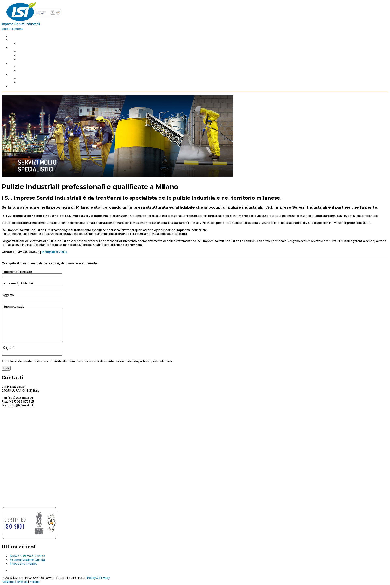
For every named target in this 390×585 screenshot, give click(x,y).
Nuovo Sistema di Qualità (27, 556)
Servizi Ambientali (22, 74)
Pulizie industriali (30, 66)
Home (14, 36)
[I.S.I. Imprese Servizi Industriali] (32, 25)
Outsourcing (26, 59)
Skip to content (12, 28)
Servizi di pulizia (21, 63)
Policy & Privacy (98, 578)
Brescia (22, 581)
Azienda (15, 39)
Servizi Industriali (22, 47)
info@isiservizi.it (54, 252)
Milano (35, 581)
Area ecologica (28, 82)
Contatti (16, 86)
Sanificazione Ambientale (35, 78)
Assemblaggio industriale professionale (45, 51)
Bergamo (8, 581)
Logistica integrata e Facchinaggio (42, 55)
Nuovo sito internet (23, 563)
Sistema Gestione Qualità (27, 559)
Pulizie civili (26, 70)
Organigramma (28, 43)
